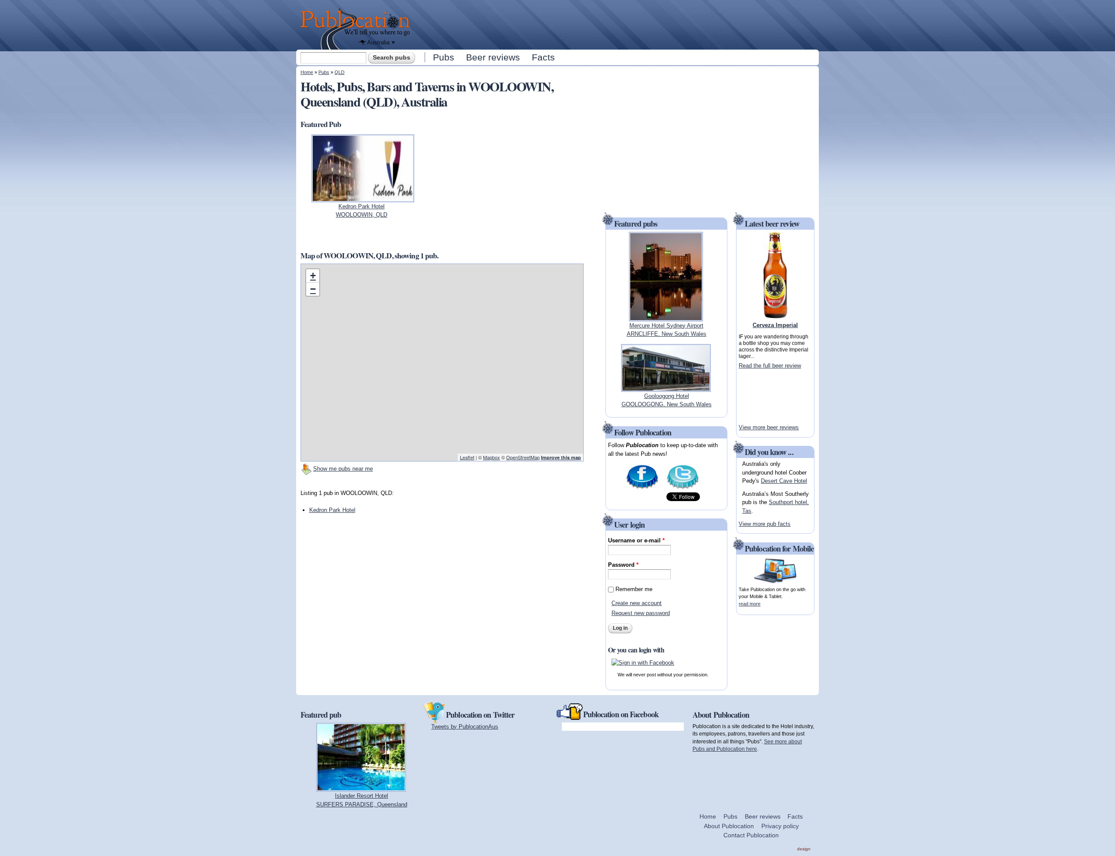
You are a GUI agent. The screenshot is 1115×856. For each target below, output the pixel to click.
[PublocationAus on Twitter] (682, 488)
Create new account (637, 603)
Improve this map (561, 457)
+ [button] (313, 275)
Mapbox (491, 457)
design (804, 848)
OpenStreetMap (523, 457)
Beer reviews (493, 57)
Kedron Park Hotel (332, 510)
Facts (543, 57)
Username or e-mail (636, 540)
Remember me (633, 589)
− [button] (313, 289)
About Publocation (729, 826)
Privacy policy (780, 826)
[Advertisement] (616, 23)
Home (307, 72)
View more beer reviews (769, 427)
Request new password (641, 613)
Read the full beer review (770, 365)
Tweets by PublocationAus (464, 726)
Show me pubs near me (343, 468)
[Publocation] (357, 29)
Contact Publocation (751, 835)
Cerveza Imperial (775, 325)
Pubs (443, 57)
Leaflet (467, 457)
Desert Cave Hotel (784, 481)
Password (623, 565)
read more (749, 603)
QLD (339, 72)
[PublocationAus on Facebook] (642, 488)
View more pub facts (765, 524)
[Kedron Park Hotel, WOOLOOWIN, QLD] (362, 197)
